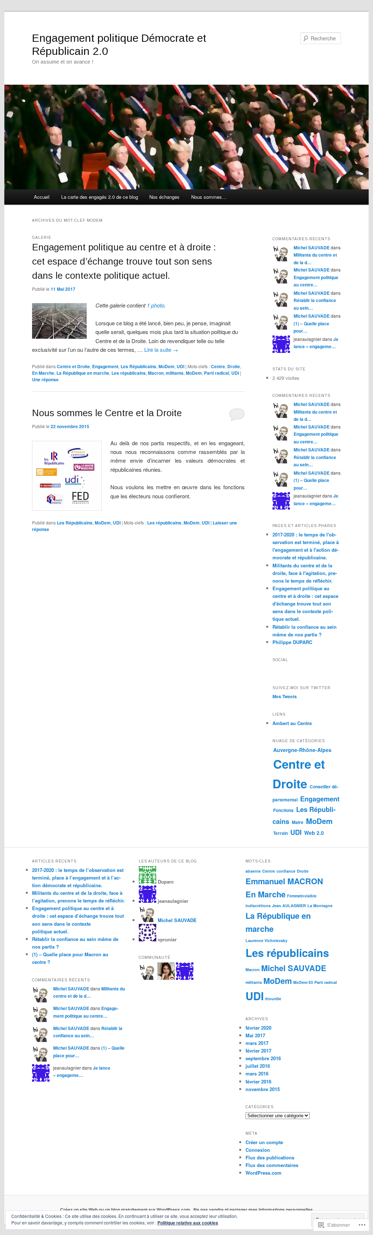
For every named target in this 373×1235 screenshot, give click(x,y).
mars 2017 (257, 1042)
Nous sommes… (209, 196)
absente (253, 871)
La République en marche (82, 373)
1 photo (155, 305)
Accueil (42, 196)
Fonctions (283, 810)
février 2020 (258, 1027)
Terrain (280, 833)
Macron (156, 373)
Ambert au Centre (292, 723)
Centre (218, 366)
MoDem (166, 366)
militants (175, 373)
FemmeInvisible (302, 895)
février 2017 (258, 1050)
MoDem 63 (303, 982)
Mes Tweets (284, 696)
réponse (45, 379)
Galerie (41, 238)
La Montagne (320, 905)
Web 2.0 (314, 832)
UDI (180, 366)
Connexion (258, 1149)
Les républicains (128, 373)
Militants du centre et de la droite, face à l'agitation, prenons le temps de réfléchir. (304, 573)
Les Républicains (138, 366)
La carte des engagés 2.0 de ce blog (99, 196)
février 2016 (258, 1081)
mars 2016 (257, 1073)
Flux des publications (270, 1157)
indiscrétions (258, 905)
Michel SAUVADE (312, 247)
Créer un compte (264, 1142)
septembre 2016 (263, 1058)
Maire (297, 822)
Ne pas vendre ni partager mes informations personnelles (253, 1209)
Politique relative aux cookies (187, 1222)
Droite (233, 366)
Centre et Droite (73, 366)
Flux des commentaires (272, 1165)
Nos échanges (164, 196)
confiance (285, 871)
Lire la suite (161, 349)
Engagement (105, 366)
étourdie (273, 998)
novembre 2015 (263, 1089)
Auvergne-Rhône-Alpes (302, 749)
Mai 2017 (255, 1035)
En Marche (43, 373)
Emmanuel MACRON (284, 881)
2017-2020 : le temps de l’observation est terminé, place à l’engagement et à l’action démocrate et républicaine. (77, 877)
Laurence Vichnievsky (266, 940)
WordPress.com (264, 1172)
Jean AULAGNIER (289, 905)
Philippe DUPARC (292, 642)
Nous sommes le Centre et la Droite (107, 412)
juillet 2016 (258, 1065)
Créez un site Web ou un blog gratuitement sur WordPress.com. (125, 1209)
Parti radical (216, 373)
